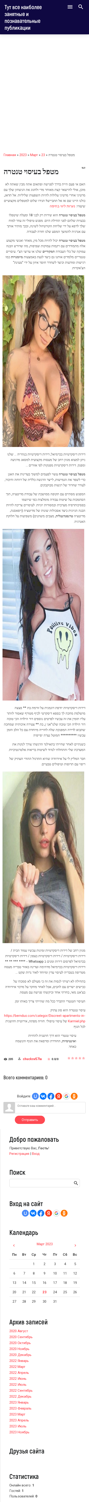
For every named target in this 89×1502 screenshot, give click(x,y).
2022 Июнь (17, 1379)
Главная (9, 155)
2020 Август (18, 1331)
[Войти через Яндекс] (58, 1096)
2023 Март (17, 1414)
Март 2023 (45, 1244)
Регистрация (19, 1154)
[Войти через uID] (35, 1096)
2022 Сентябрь (21, 1390)
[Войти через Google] (66, 1096)
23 (43, 155)
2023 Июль (17, 1426)
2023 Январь (19, 1402)
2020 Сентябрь (21, 1337)
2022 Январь (19, 1361)
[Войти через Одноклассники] (74, 1096)
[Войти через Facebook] (50, 1096)
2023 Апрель (19, 1420)
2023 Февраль (20, 1408)
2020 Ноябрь (19, 1349)
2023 (23, 155)
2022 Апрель (19, 1373)
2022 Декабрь (20, 1396)
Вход (36, 1154)
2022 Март (17, 1367)
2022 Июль (17, 1385)
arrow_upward (78, 1491)
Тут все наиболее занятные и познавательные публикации (23, 17)
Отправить (30, 1120)
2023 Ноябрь (19, 1432)
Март (34, 155)
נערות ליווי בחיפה (62, 206)
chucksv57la (32, 1059)
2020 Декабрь (20, 1355)
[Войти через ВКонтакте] (43, 1096)
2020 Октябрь (20, 1343)
